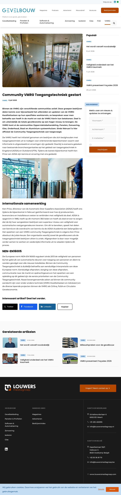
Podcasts (55, 10)
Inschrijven (102, 149)
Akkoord (112, 489)
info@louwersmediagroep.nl (102, 427)
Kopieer (64, 307)
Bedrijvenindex (110, 10)
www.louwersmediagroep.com (103, 474)
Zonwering (70, 21)
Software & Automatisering (47, 22)
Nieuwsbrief (80, 10)
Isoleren (82, 21)
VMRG (107, 21)
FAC (99, 21)
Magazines (43, 10)
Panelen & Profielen (24, 22)
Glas (91, 21)
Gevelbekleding (9, 21)
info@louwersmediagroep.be (102, 462)
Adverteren (67, 10)
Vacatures (92, 10)
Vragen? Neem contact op (96, 388)
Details (101, 489)
